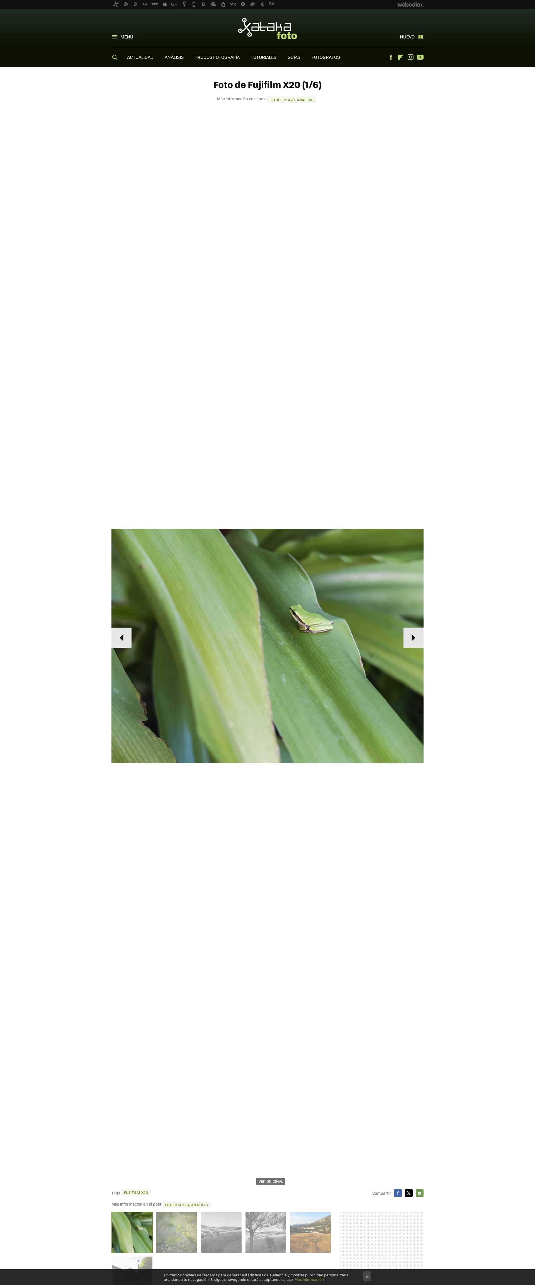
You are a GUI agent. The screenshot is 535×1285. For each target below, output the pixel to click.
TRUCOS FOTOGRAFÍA (217, 57)
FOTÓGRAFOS (326, 57)
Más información (309, 1279)
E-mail (420, 1193)
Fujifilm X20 (136, 1192)
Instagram (410, 57)
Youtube (420, 57)
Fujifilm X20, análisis (292, 99)
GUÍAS (294, 57)
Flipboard (400, 57)
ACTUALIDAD (140, 57)
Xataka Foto (267, 28)
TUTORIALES (263, 57)
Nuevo (407, 36)
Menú (126, 36)
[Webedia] (410, 4)
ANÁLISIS (174, 57)
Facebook (391, 57)
